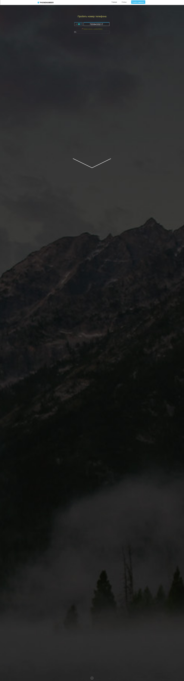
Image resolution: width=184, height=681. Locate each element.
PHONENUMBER (47, 2)
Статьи (124, 2)
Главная (114, 2)
